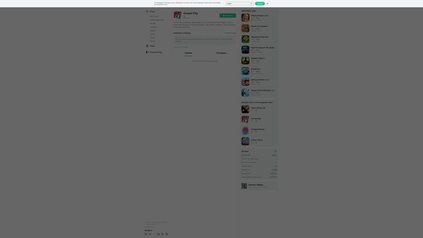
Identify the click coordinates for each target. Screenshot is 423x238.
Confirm (260, 4)
